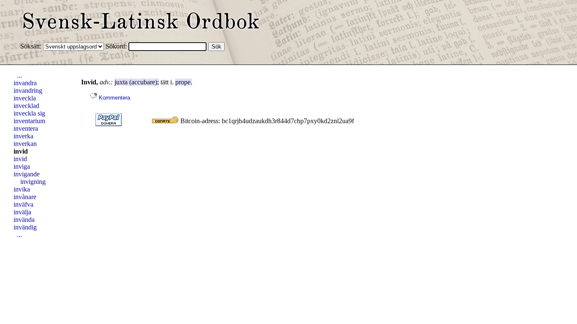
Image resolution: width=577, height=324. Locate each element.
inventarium (29, 120)
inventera (26, 128)
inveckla (25, 98)
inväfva (23, 204)
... (19, 75)
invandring (28, 90)
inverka (23, 136)
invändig (25, 227)
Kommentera (113, 97)
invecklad (26, 105)
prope (183, 82)
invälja (22, 212)
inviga (22, 166)
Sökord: (117, 46)
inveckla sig (29, 113)
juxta (121, 82)
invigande (27, 174)
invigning (33, 181)
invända (24, 219)
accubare (143, 82)
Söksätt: (31, 46)
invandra (25, 82)
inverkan (25, 143)
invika (22, 189)
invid (21, 151)
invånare (25, 196)
